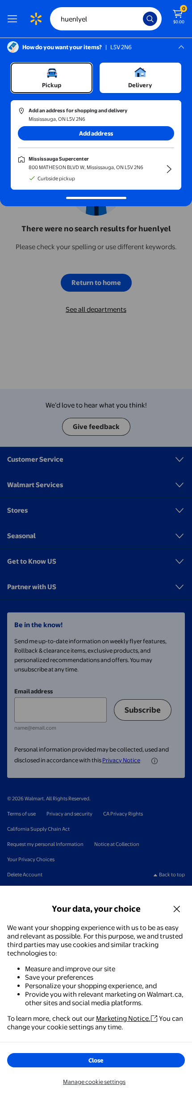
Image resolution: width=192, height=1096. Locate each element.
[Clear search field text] (138, 18)
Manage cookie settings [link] (94, 1081)
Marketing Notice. (123, 1018)
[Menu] (14, 19)
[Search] (150, 19)
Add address (96, 133)
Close (96, 1060)
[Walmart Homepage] (36, 19)
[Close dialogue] (177, 908)
